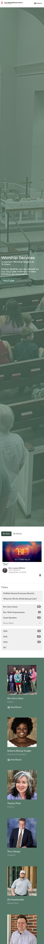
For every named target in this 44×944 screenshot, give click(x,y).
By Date (6, 534)
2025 (21, 637)
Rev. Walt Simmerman (21, 612)
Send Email (16, 707)
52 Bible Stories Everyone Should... (19, 593)
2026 (21, 631)
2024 (21, 642)
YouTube (8, 280)
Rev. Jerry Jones (21, 607)
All (4, 647)
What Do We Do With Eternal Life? (20, 599)
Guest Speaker (21, 618)
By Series (17, 534)
